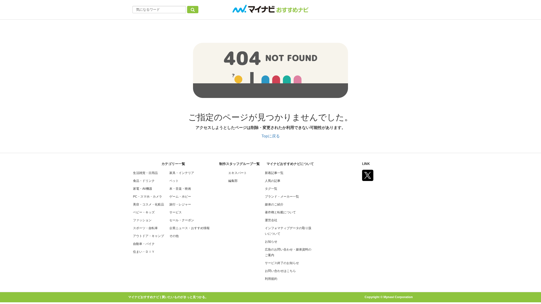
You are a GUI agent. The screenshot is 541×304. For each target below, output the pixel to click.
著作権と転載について (280, 212)
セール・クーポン (181, 220)
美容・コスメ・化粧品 (148, 204)
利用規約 (271, 278)
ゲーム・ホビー (180, 196)
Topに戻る (270, 136)
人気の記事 (272, 180)
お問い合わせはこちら (280, 270)
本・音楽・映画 (180, 188)
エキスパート (237, 173)
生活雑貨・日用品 (145, 173)
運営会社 (271, 220)
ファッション (142, 220)
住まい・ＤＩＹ (144, 251)
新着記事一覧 (274, 173)
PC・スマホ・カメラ (147, 196)
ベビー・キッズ (144, 212)
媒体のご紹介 (274, 204)
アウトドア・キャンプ (148, 236)
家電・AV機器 (142, 188)
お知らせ (271, 241)
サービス (175, 212)
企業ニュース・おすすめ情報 (189, 228)
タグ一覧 (271, 188)
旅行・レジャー (180, 204)
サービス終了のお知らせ (282, 263)
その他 (174, 236)
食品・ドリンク (144, 180)
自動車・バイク (144, 243)
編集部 (233, 180)
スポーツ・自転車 (145, 228)
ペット (174, 180)
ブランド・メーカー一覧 (282, 196)
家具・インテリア (181, 173)
